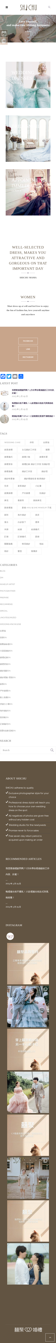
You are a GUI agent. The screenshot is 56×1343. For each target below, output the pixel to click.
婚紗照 (45, 471)
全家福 (46, 442)
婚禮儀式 (8, 457)
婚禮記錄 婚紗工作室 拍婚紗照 (36, 464)
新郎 (6, 515)
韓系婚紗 (26, 544)
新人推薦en (5, 697)
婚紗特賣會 (9, 479)
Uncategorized (8, 617)
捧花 (6, 500)
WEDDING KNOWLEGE (10, 624)
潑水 (6, 522)
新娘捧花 (37, 500)
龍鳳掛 (34, 551)
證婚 (37, 537)
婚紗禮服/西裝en (8, 677)
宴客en (3, 684)
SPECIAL (4, 611)
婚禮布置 (43, 457)
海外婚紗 (22, 515)
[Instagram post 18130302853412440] (28, 1135)
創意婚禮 (8, 450)
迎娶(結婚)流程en (8, 731)
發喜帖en (4, 717)
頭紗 (6, 551)
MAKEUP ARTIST (7, 584)
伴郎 (32, 442)
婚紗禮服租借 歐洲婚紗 (34, 479)
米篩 (6, 529)
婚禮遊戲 (8, 471)
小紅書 (38, 486)
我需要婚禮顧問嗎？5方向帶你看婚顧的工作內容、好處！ (34, 391)
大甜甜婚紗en (6, 651)
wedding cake (12, 442)
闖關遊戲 (8, 544)
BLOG (2, 571)
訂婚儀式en (5, 724)
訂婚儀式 (22, 537)
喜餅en (3, 637)
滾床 (37, 515)
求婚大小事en (6, 704)
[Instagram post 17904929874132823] (28, 1049)
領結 (41, 544)
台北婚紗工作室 (29, 450)
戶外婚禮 (26, 493)
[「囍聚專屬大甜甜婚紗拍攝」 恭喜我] (28, 1178)
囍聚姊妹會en (6, 644)
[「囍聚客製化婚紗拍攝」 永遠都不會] (28, 1092)
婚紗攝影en (5, 671)
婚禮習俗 (8, 464)
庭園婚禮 (8, 493)
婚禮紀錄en (5, 657)
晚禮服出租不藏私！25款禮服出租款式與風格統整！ (32, 404)
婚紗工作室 (27, 471)
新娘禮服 (8, 508)
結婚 (20, 529)
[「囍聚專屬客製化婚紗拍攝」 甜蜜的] (28, 1006)
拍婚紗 (42, 493)
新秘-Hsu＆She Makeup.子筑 (37, 508)
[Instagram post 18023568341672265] (28, 963)
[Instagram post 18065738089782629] (28, 1221)
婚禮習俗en (5, 664)
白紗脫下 (22, 522)
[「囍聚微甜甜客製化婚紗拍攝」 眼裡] (28, 1264)
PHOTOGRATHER (7, 591)
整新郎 (21, 500)
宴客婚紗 (22, 486)
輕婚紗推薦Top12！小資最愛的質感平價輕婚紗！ (33, 416)
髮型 (20, 551)
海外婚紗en (5, 711)
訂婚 (6, 537)
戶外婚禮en (5, 691)
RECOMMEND (6, 604)
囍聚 (48, 450)
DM (1, 577)
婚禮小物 (26, 457)
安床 (6, 486)
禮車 (37, 522)
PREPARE (4, 597)
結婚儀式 (35, 529)
